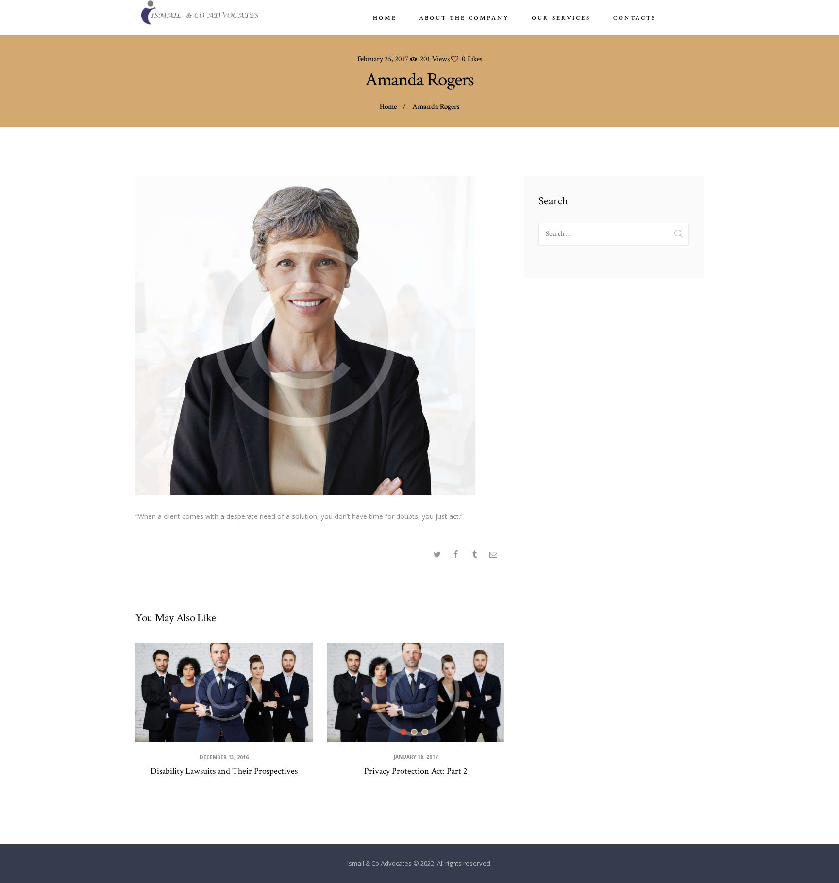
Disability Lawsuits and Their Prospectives (224, 771)
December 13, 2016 (224, 757)
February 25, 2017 (382, 59)
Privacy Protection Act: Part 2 (416, 771)
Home (388, 106)
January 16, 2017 (416, 756)
